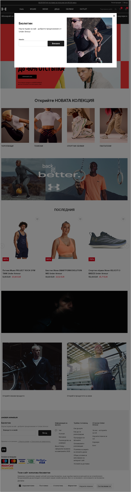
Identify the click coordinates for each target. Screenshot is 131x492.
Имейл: (21, 39)
